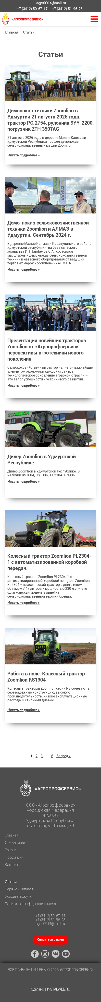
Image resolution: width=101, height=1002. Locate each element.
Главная (11, 32)
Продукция (14, 857)
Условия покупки (19, 896)
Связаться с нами (50, 939)
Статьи (29, 32)
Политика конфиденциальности (31, 904)
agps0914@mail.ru (51, 3)
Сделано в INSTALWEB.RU (50, 989)
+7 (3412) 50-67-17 (32, 9)
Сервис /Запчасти (20, 889)
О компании (15, 842)
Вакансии (12, 850)
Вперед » (63, 756)
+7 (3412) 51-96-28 (67, 9)
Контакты (13, 864)
